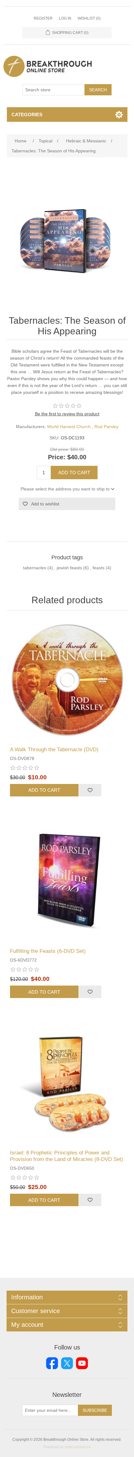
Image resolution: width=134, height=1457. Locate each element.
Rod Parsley (106, 426)
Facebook (52, 1363)
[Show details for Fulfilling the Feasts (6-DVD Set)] (67, 881)
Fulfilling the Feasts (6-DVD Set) (48, 951)
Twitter (67, 1363)
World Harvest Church (69, 426)
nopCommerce (78, 1447)
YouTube (82, 1363)
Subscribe (95, 1410)
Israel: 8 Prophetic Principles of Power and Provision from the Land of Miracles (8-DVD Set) (66, 1156)
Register (43, 18)
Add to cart (74, 472)
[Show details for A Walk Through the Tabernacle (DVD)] (67, 680)
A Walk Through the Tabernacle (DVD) (54, 749)
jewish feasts (69, 567)
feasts (98, 567)
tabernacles (34, 567)
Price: (56, 457)
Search (98, 89)
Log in (65, 18)
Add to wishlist (45, 503)
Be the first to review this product (67, 413)
